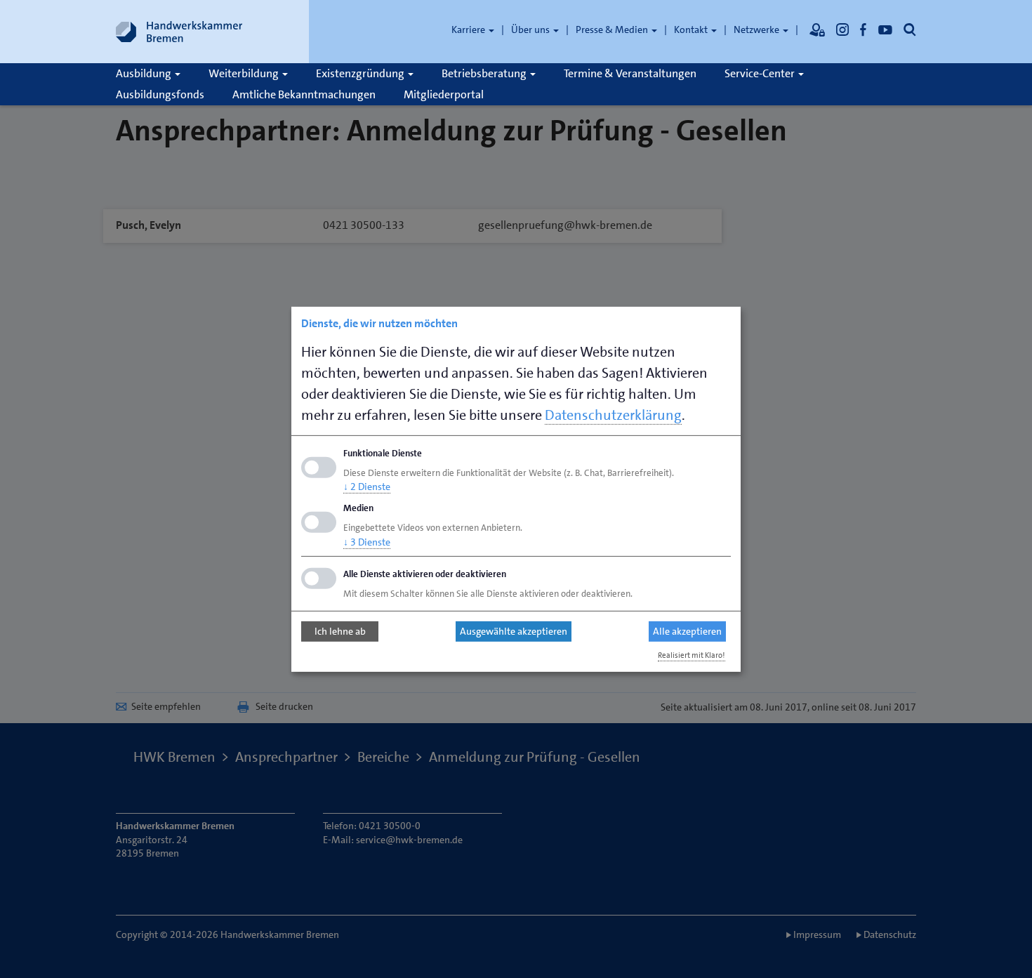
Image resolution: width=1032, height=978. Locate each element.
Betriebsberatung (485, 73)
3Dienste (366, 542)
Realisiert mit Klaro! (691, 655)
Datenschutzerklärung (613, 414)
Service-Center (761, 73)
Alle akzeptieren (687, 631)
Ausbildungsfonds (160, 94)
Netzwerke (757, 29)
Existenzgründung (361, 73)
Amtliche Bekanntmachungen (304, 94)
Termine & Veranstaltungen (630, 73)
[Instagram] (842, 29)
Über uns (531, 29)
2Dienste (366, 486)
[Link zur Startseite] (179, 31)
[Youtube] (885, 29)
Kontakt (692, 29)
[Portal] (817, 29)
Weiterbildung (245, 73)
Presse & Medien (613, 29)
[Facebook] (863, 29)
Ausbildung (144, 73)
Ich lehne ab (340, 631)
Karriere (469, 29)
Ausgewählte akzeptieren (513, 631)
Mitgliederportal (444, 94)
